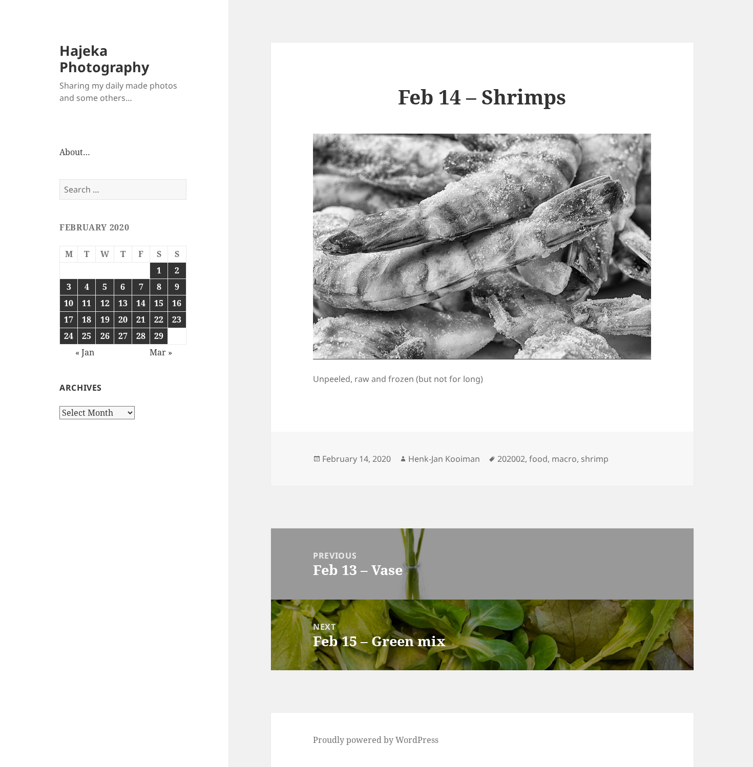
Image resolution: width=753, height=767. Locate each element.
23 (176, 319)
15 (158, 303)
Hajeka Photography (104, 58)
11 (86, 303)
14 (140, 303)
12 (105, 303)
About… (74, 152)
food (538, 458)
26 (105, 336)
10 (68, 303)
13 (123, 303)
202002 (511, 458)
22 (158, 319)
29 (158, 336)
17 (68, 319)
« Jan (84, 352)
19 (105, 319)
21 (140, 319)
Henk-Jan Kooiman (444, 458)
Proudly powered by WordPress (375, 739)
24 (68, 336)
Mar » (161, 352)
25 (86, 336)
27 (123, 336)
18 (86, 319)
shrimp (595, 458)
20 (123, 319)
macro (564, 458)
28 (140, 336)
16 (176, 303)
